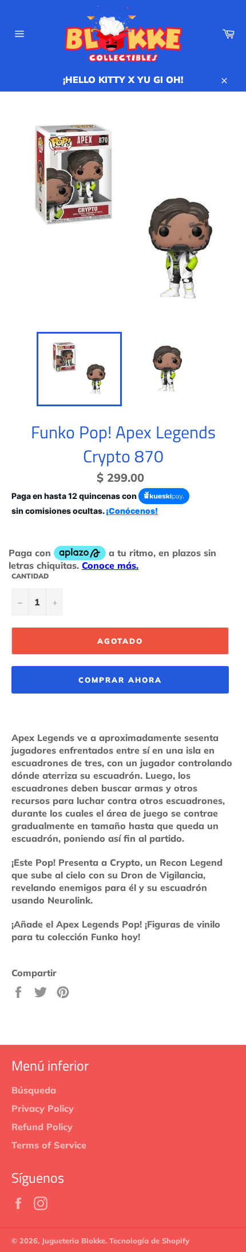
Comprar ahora (119, 679)
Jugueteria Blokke (73, 1240)
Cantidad (30, 576)
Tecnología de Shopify (149, 1240)
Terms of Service (48, 1145)
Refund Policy (42, 1126)
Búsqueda (33, 1090)
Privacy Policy (42, 1108)
